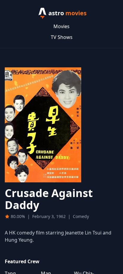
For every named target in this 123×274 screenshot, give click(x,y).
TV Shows (62, 37)
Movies (61, 26)
